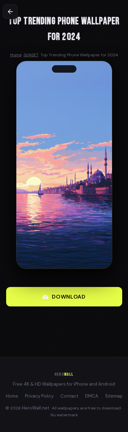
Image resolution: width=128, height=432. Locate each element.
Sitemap (114, 396)
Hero (64, 374)
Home (12, 396)
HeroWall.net (35, 408)
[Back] (10, 11)
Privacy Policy (39, 396)
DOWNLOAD (68, 296)
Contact (69, 396)
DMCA (91, 396)
